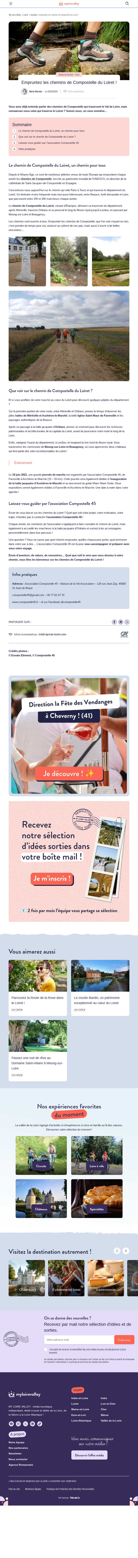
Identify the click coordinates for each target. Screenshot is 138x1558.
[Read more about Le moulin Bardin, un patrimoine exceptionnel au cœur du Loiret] (100, 988)
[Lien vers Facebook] (114, 622)
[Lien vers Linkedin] (121, 622)
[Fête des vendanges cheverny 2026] (69, 795)
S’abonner (124, 1339)
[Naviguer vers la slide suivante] (126, 1250)
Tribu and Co (75, 1497)
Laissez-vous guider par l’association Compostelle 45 (49, 142)
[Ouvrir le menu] (11, 3)
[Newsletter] (69, 920)
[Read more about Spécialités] (97, 1198)
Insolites (34, 14)
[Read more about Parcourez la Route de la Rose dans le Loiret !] (38, 988)
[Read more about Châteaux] (41, 1198)
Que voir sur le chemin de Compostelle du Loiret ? (47, 136)
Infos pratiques (27, 148)
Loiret (25, 14)
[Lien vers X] (127, 622)
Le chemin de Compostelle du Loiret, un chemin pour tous (51, 130)
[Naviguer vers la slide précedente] (117, 1250)
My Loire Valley (15, 14)
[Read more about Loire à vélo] (97, 1155)
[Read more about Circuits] (41, 1155)
